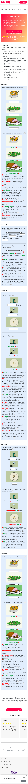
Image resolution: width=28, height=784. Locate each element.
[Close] (26, 376)
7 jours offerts (14, 403)
